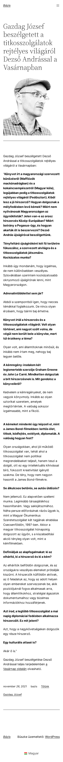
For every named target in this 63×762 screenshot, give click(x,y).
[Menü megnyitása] (58, 5)
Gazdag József (12, 694)
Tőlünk (45, 686)
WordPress (52, 736)
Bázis (6, 5)
